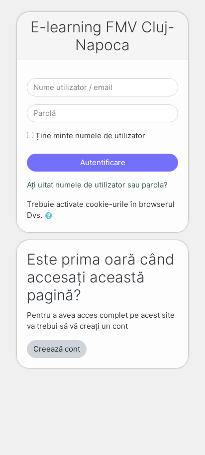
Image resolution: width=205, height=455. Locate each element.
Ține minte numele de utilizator (90, 135)
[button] (50, 216)
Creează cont (56, 349)
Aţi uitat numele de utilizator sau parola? (97, 184)
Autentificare (102, 162)
